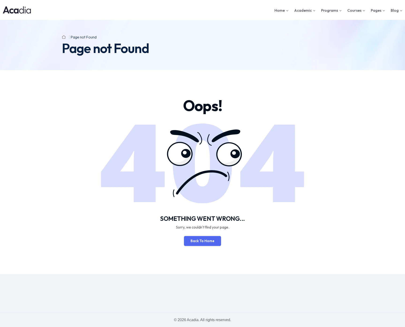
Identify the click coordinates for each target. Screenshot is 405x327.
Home (279, 10)
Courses (354, 10)
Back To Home (202, 241)
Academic (303, 10)
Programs (329, 10)
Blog (395, 10)
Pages (376, 10)
